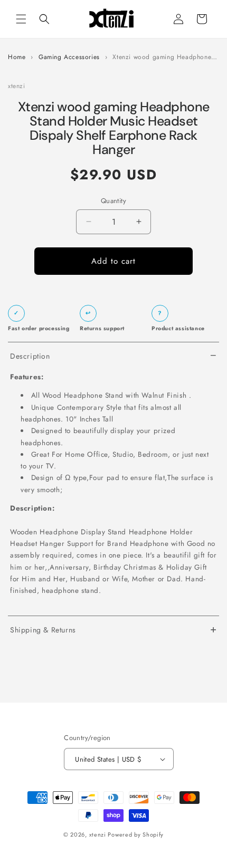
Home (16, 57)
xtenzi (97, 834)
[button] (21, 19)
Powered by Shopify (136, 834)
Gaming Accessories (69, 57)
